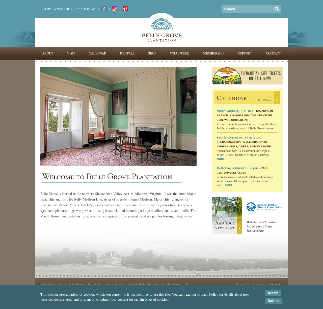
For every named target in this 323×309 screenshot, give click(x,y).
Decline (273, 301)
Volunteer (179, 53)
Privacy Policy (207, 294)
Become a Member (55, 9)
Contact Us (276, 284)
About (47, 53)
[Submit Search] (276, 9)
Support (245, 53)
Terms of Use (243, 284)
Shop (152, 53)
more (270, 128)
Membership (213, 53)
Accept (273, 293)
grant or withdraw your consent (106, 299)
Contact (273, 53)
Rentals (127, 53)
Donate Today (85, 9)
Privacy (260, 284)
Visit (71, 53)
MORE (188, 216)
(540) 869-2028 (114, 284)
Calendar (97, 53)
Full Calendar (265, 100)
